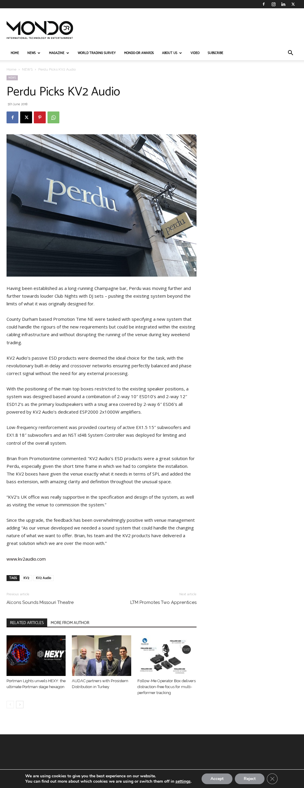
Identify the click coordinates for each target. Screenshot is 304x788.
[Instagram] (273, 4)
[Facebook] (263, 4)
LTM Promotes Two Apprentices (163, 602)
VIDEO (195, 53)
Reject (250, 778)
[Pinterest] (40, 117)
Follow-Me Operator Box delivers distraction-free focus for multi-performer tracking (166, 687)
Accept (217, 778)
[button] (290, 53)
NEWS (31, 53)
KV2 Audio (43, 578)
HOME (15, 53)
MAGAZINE (56, 53)
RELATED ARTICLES (27, 623)
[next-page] (19, 704)
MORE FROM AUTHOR (70, 623)
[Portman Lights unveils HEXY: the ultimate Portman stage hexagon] (36, 655)
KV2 (26, 578)
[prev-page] (10, 704)
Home (11, 69)
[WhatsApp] (53, 117)
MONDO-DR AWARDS (139, 53)
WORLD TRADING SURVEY (97, 53)
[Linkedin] (283, 4)
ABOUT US (169, 53)
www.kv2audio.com (26, 559)
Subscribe (215, 53)
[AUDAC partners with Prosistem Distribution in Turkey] (101, 655)
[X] (293, 4)
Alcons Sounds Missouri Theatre (40, 602)
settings (183, 781)
